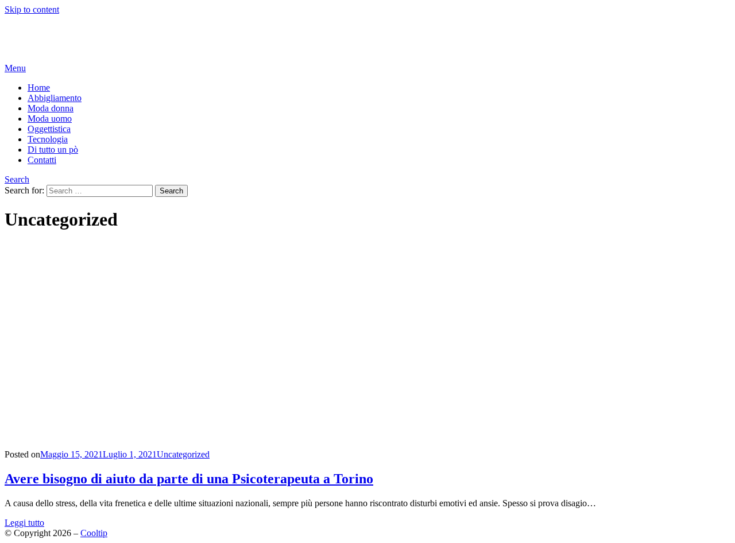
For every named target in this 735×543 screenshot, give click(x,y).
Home (39, 87)
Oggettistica (49, 129)
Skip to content (32, 9)
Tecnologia (48, 139)
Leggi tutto (24, 523)
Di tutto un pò (53, 149)
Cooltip (18, 29)
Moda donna (51, 108)
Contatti (42, 160)
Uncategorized (183, 454)
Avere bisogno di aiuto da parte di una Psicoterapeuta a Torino (189, 478)
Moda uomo (50, 118)
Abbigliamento (55, 98)
